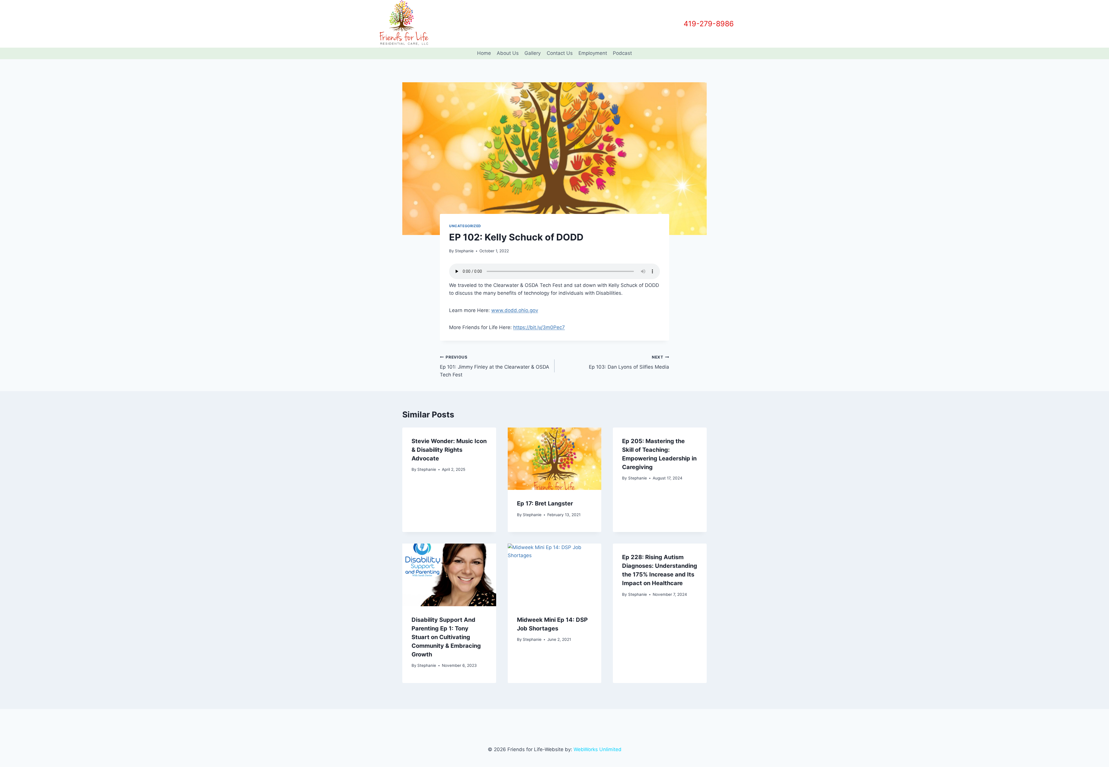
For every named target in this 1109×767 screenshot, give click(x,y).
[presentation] (555, 459)
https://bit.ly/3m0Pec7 (539, 327)
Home (484, 53)
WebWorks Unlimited (598, 749)
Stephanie (464, 251)
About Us (508, 53)
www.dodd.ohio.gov (514, 310)
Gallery (532, 53)
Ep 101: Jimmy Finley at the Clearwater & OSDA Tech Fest (494, 366)
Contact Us (560, 53)
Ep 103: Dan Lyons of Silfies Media (629, 362)
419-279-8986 (709, 23)
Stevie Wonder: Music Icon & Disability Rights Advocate (449, 450)
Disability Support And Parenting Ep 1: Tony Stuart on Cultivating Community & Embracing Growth (446, 637)
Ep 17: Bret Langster (545, 503)
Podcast (622, 53)
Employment (592, 53)
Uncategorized (465, 226)
